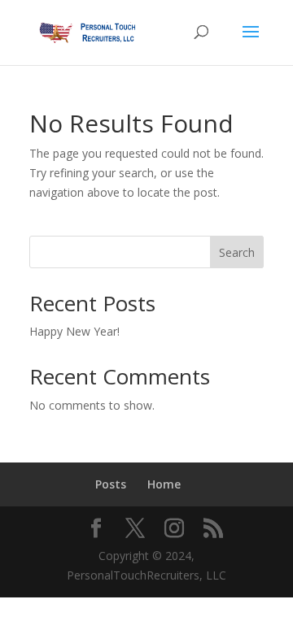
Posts (110, 484)
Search (237, 252)
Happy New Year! (74, 331)
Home (164, 484)
